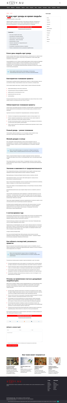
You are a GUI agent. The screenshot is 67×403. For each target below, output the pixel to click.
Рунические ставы (12, 397)
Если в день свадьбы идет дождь (15, 34)
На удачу (31, 7)
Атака (27, 7)
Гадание (39, 7)
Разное (58, 7)
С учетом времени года (13, 44)
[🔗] (24, 29)
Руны (36, 7)
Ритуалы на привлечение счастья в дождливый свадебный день (21, 47)
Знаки (49, 7)
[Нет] (65, 401)
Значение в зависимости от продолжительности (18, 42)
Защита (23, 7)
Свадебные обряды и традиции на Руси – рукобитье (39, 367)
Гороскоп (54, 7)
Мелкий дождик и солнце (14, 41)
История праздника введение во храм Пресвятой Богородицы (12, 367)
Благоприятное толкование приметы (16, 36)
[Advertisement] (53, 59)
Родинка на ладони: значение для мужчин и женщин (53, 367)
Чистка (8, 7)
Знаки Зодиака (49, 28)
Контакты (55, 389)
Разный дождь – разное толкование (16, 39)
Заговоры (45, 7)
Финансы (12, 7)
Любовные (18, 7)
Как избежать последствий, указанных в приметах (18, 46)
